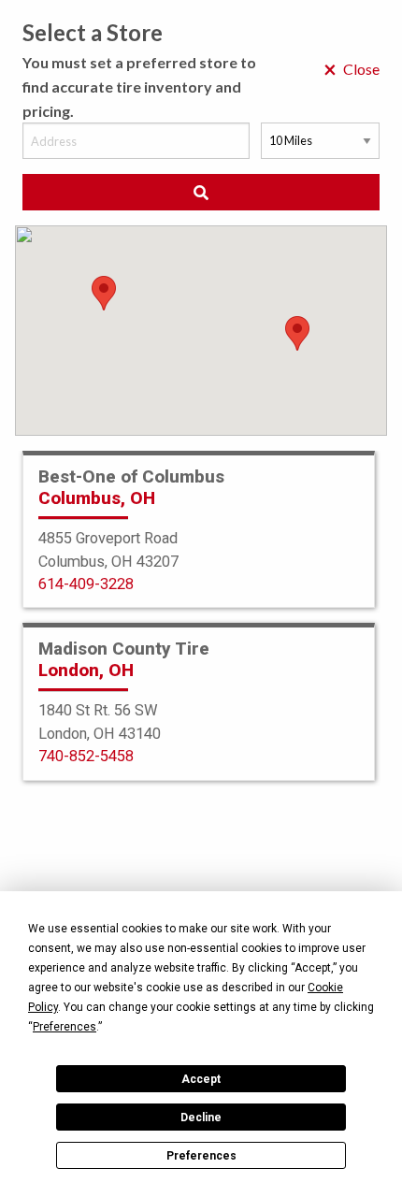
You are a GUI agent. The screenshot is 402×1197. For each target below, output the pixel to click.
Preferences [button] (64, 1026)
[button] (297, 333)
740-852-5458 (86, 756)
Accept (201, 1079)
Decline (201, 1117)
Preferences (201, 1155)
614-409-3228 (86, 584)
